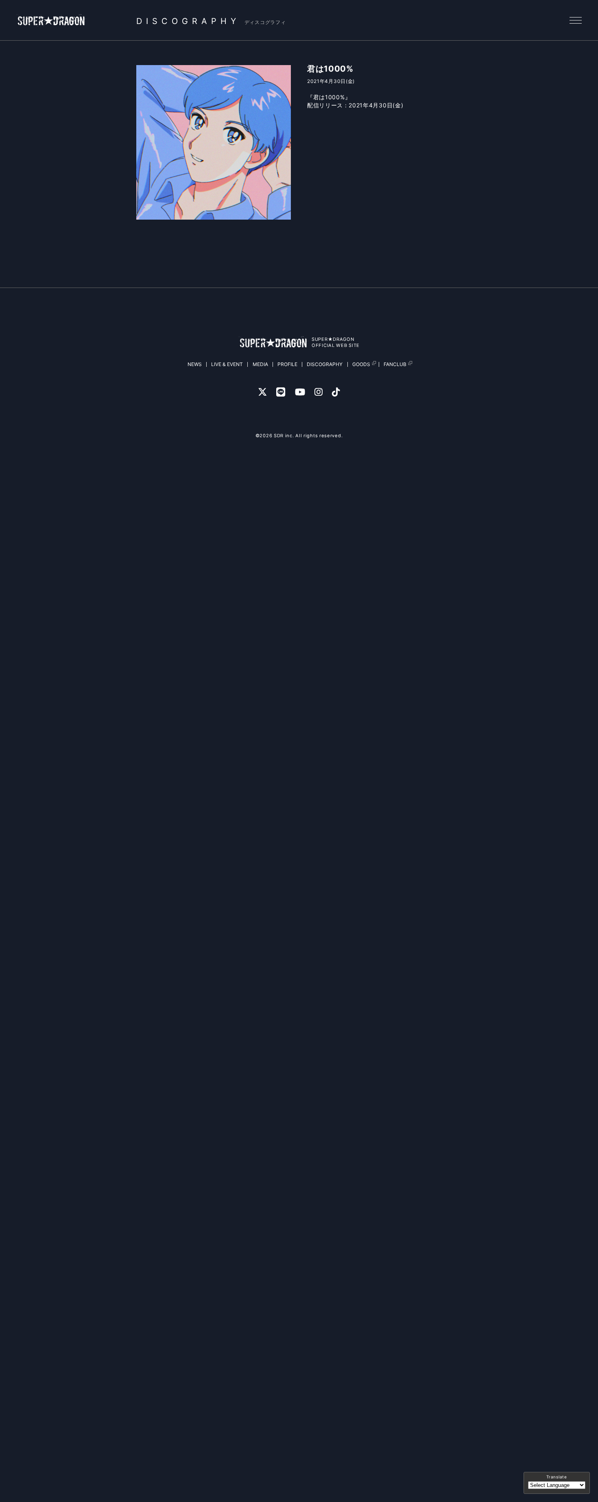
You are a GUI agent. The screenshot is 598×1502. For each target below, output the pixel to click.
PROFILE (287, 364)
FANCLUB (395, 364)
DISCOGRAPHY (325, 364)
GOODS (361, 364)
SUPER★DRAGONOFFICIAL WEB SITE (336, 342)
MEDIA (260, 364)
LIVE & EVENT (227, 364)
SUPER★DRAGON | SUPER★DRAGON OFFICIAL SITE (51, 20)
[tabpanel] (213, 142)
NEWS (195, 364)
